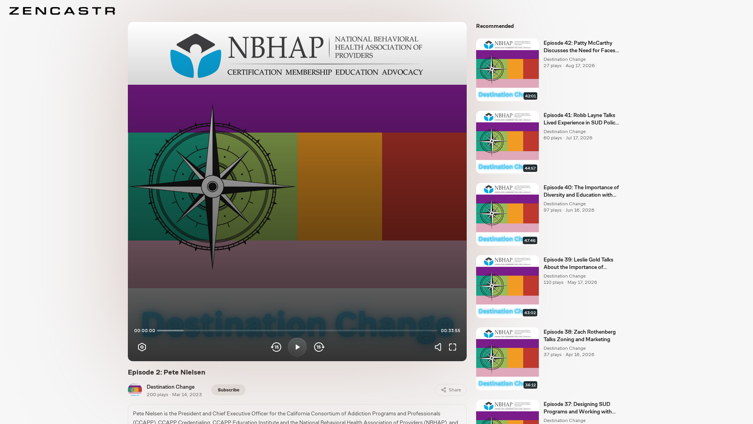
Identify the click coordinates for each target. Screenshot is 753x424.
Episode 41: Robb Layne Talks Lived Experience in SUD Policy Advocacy (581, 119)
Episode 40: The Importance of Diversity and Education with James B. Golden (581, 191)
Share (455, 390)
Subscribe (228, 390)
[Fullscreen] (452, 347)
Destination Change (171, 387)
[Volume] (440, 347)
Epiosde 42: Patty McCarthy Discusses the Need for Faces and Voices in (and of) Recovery (581, 47)
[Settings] (142, 347)
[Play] (297, 347)
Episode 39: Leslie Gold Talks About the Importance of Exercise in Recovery (578, 263)
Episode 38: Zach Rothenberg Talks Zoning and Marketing (580, 335)
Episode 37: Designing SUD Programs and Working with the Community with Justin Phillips (578, 408)
